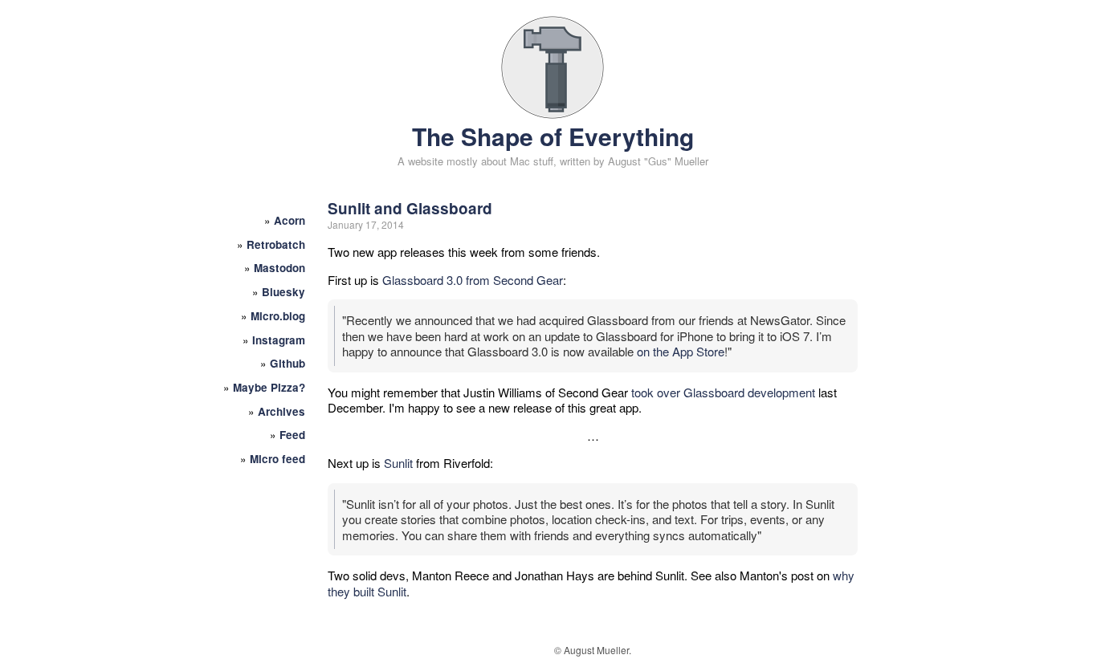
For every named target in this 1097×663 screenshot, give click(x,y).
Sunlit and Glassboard (410, 208)
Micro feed (277, 458)
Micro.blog (278, 315)
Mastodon (279, 267)
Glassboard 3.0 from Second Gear (472, 279)
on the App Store (680, 351)
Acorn (289, 220)
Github (287, 363)
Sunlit (398, 462)
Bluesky (283, 291)
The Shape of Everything (553, 136)
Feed (292, 434)
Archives (281, 411)
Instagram (278, 340)
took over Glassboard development (723, 392)
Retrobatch (276, 244)
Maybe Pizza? (269, 387)
